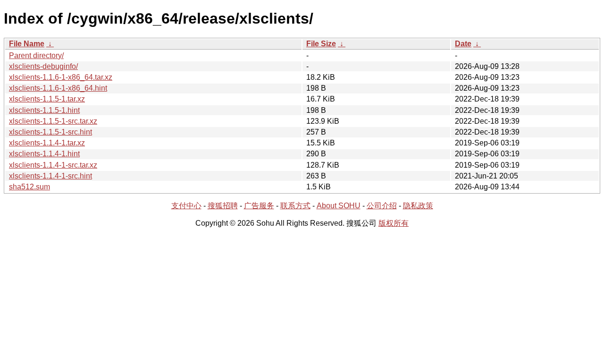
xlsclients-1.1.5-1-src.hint (50, 132)
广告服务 (259, 206)
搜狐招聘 (223, 206)
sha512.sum (29, 187)
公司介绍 (382, 206)
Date (463, 44)
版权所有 (393, 223)
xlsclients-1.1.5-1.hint (44, 110)
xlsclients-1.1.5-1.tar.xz (47, 99)
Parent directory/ (36, 55)
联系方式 (295, 206)
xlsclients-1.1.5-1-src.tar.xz (53, 121)
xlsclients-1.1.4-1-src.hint (50, 176)
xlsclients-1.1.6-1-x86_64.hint (58, 88)
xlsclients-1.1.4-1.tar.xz (47, 143)
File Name (26, 44)
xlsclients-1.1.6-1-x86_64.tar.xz (60, 77)
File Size (321, 44)
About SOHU (339, 206)
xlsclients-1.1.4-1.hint (44, 154)
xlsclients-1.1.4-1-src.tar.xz (53, 165)
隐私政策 (418, 206)
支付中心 (186, 206)
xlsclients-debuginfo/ (43, 66)
